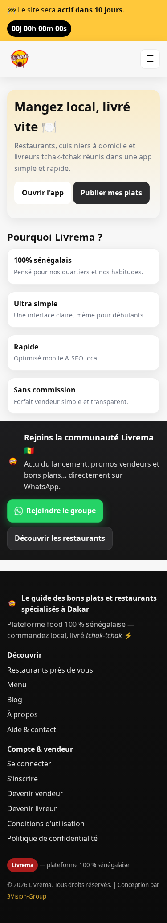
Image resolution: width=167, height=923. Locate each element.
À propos (22, 714)
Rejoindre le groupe (61, 510)
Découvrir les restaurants (60, 538)
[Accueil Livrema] (19, 59)
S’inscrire (22, 779)
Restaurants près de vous (50, 670)
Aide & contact (31, 729)
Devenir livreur (32, 808)
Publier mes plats (111, 193)
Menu (17, 684)
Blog (14, 700)
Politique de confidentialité (52, 838)
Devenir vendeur (35, 793)
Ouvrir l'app (43, 193)
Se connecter (29, 764)
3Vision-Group (26, 896)
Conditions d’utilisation (46, 823)
